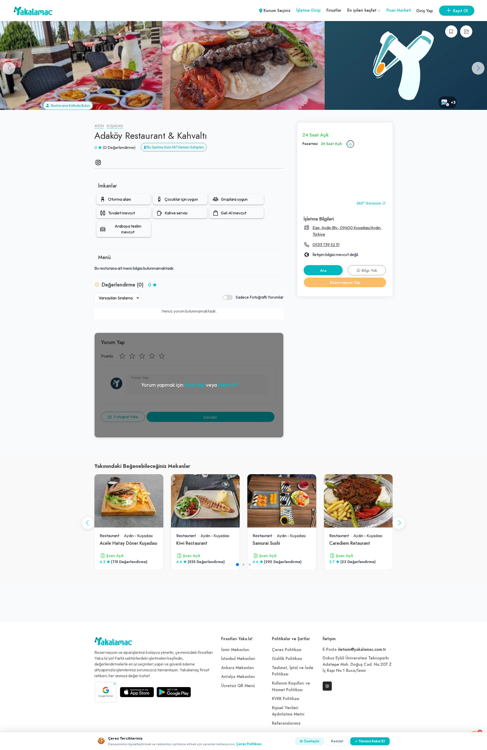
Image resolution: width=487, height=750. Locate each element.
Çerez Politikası (286, 650)
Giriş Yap (424, 11)
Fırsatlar (333, 10)
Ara (323, 270)
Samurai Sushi (266, 543)
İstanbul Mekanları (238, 658)
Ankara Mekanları (237, 668)
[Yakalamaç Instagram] (327, 686)
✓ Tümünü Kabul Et (370, 741)
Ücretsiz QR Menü (238, 686)
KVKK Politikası (285, 699)
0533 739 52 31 (325, 244)
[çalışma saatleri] (350, 144)
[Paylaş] (466, 31)
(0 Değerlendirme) (119, 147)
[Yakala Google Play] (174, 692)
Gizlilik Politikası (287, 658)
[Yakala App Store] (137, 692)
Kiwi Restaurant (191, 543)
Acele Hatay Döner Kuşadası (128, 543)
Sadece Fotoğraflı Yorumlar (259, 297)
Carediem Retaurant (349, 543)
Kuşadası (115, 126)
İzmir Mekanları (235, 650)
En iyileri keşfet (362, 10)
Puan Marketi (399, 10)
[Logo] (113, 642)
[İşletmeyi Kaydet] (451, 31)
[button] (478, 68)
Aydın (99, 126)
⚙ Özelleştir (310, 741)
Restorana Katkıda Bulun (69, 105)
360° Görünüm (369, 203)
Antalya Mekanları (238, 676)
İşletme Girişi (308, 10)
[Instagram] (98, 162)
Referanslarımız (286, 723)
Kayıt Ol (227, 385)
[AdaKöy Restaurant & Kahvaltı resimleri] (81, 65)
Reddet (337, 741)
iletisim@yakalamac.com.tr (362, 649)
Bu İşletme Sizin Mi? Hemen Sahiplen (175, 147)
